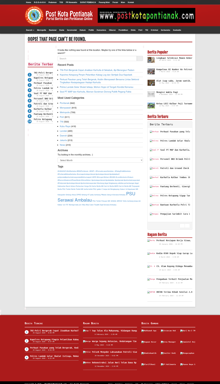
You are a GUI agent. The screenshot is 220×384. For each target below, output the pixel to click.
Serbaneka (165, 30)
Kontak (131, 2)
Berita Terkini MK (77, 189)
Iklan (123, 2)
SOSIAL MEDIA (116, 201)
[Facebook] (177, 2)
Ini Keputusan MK (132, 189)
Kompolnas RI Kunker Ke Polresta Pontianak (180, 69)
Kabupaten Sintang (64, 194)
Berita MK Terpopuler (132, 186)
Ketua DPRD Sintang (79, 194)
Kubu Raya (65, 126)
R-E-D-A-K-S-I (40, 2)
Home (28, 2)
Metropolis (41, 30)
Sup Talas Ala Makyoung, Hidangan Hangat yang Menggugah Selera (128, 330)
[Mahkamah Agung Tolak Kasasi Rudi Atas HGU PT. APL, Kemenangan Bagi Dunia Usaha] (148, 334)
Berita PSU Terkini (64, 189)
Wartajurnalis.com (75, 205)
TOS (61, 2)
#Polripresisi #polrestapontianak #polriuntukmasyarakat (77, 183)
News (62, 144)
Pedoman (52, 2)
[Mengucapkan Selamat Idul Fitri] (187, 356)
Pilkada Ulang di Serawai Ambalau (113, 194)
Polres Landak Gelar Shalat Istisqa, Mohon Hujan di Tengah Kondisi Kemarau (96, 86)
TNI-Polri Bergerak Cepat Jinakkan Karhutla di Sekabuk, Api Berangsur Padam (97, 69)
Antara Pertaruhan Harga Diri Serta (83, 186)
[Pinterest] (188, 2)
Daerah (29, 30)
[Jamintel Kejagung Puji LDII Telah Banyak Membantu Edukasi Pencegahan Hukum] (187, 345)
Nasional (52, 30)
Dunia (61, 30)
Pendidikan (123, 30)
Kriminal (154, 30)
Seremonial (72, 30)
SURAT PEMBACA (88, 2)
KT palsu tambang (94, 194)
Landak (63, 130)
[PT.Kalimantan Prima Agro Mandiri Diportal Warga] (168, 367)
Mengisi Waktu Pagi (167, 92)
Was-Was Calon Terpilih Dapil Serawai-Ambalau (99, 205)
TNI (146, 30)
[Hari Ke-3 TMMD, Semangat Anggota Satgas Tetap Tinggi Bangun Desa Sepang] (187, 334)
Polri (140, 30)
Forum (115, 2)
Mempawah (65, 107)
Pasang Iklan (104, 2)
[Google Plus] (184, 2)
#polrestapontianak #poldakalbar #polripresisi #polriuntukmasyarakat (115, 180)
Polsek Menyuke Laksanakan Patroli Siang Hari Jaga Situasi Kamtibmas (132, 352)
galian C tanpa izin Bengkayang (108, 189)
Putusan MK (105, 201)
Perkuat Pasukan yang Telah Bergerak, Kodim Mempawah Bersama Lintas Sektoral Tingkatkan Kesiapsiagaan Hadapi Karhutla (99, 81)
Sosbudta (177, 30)
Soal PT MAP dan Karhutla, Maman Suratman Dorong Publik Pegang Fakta (95, 91)
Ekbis (133, 30)
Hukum (83, 30)
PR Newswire (71, 2)
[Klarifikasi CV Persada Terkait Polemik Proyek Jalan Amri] (148, 367)
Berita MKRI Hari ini (117, 186)
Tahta (125, 201)
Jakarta (63, 140)
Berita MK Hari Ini (103, 186)
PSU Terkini (96, 201)
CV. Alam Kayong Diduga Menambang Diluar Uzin (182, 266)
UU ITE (65, 205)
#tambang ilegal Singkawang (107, 183)
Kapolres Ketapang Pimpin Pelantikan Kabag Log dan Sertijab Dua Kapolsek (96, 74)
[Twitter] (181, 2)
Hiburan (112, 30)
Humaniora (101, 30)
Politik (91, 30)
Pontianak (64, 102)
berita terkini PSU (90, 189)
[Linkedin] (192, 2)
